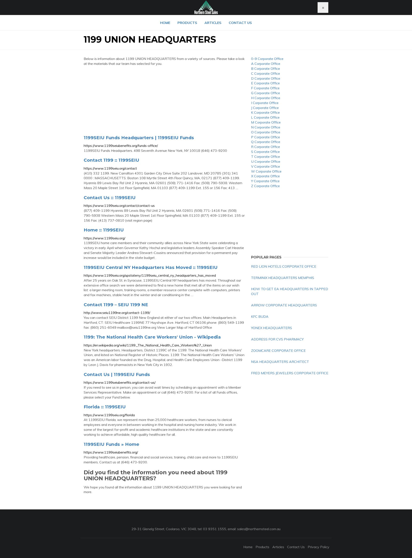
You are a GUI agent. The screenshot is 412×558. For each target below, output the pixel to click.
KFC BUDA (259, 316)
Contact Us (240, 23)
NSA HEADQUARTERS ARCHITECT (280, 362)
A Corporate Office (265, 63)
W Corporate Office (266, 171)
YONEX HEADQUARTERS (271, 328)
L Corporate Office (265, 117)
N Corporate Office (265, 127)
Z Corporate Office (265, 186)
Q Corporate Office (265, 142)
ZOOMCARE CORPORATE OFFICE (278, 350)
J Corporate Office (265, 108)
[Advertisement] (164, 100)
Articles (212, 23)
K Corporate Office (265, 112)
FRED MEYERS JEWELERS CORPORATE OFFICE (289, 373)
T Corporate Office (265, 156)
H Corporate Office (265, 98)
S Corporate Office (265, 151)
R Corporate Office (265, 147)
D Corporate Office (265, 78)
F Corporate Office (265, 88)
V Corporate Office (265, 166)
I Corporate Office (265, 103)
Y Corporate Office (265, 181)
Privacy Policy (318, 547)
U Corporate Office (265, 161)
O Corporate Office (265, 132)
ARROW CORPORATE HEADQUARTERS (284, 305)
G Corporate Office (265, 93)
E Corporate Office (265, 83)
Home (165, 23)
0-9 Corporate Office (267, 59)
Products (187, 23)
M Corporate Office (266, 122)
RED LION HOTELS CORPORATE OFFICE (283, 266)
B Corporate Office (265, 68)
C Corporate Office (265, 73)
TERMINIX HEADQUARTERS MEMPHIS (282, 278)
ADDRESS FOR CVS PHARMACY (277, 339)
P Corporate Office (265, 137)
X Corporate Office (265, 176)
